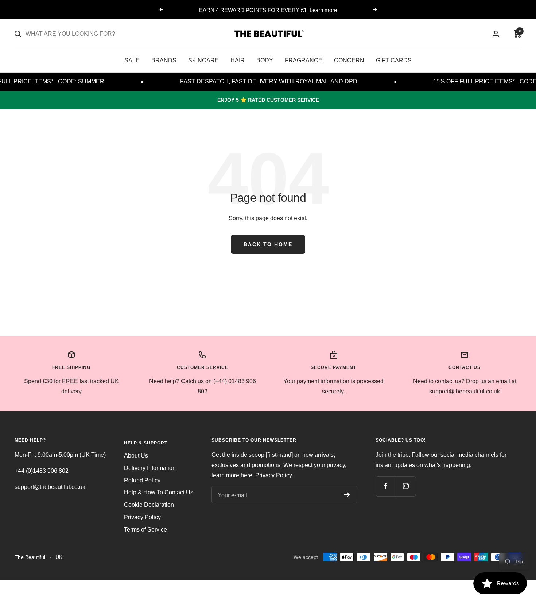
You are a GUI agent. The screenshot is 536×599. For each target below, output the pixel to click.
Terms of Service (145, 529)
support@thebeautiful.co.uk (50, 487)
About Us (136, 455)
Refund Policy (142, 480)
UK (58, 557)
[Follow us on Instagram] (406, 486)
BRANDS (163, 60)
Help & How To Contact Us (158, 492)
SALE (132, 60)
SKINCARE (203, 60)
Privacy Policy (142, 517)
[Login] (496, 34)
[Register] (347, 494)
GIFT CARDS (394, 60)
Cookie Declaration (149, 505)
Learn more (323, 10)
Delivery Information (150, 468)
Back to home (268, 244)
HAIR (237, 60)
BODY (264, 60)
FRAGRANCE (303, 60)
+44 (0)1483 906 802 (42, 471)
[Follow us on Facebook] (386, 486)
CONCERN (349, 60)
